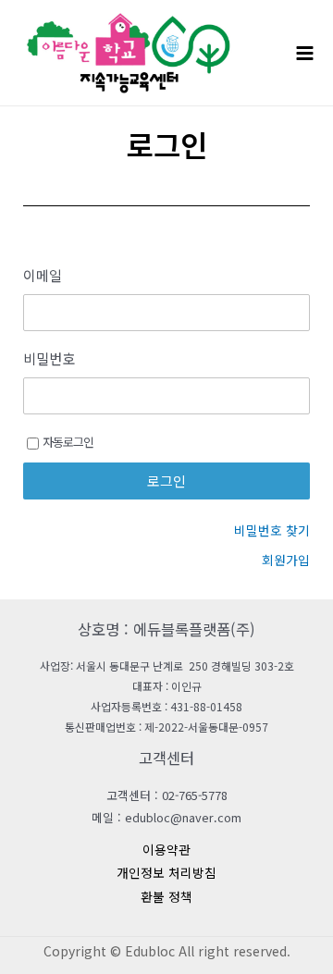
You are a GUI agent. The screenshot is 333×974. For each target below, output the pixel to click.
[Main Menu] (305, 52)
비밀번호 (49, 359)
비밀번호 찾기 (272, 530)
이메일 (42, 275)
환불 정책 (166, 896)
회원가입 (286, 559)
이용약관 (166, 849)
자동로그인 (68, 441)
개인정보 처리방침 (166, 872)
